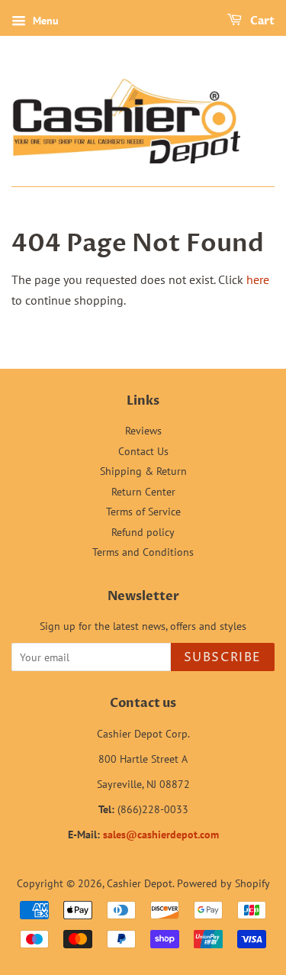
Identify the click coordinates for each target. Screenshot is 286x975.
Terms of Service (143, 511)
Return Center (143, 492)
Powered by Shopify (223, 883)
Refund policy (143, 532)
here (257, 279)
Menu (44, 20)
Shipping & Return (143, 471)
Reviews (143, 430)
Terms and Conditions (143, 552)
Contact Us (143, 451)
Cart (261, 21)
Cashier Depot (139, 883)
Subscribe (223, 657)
